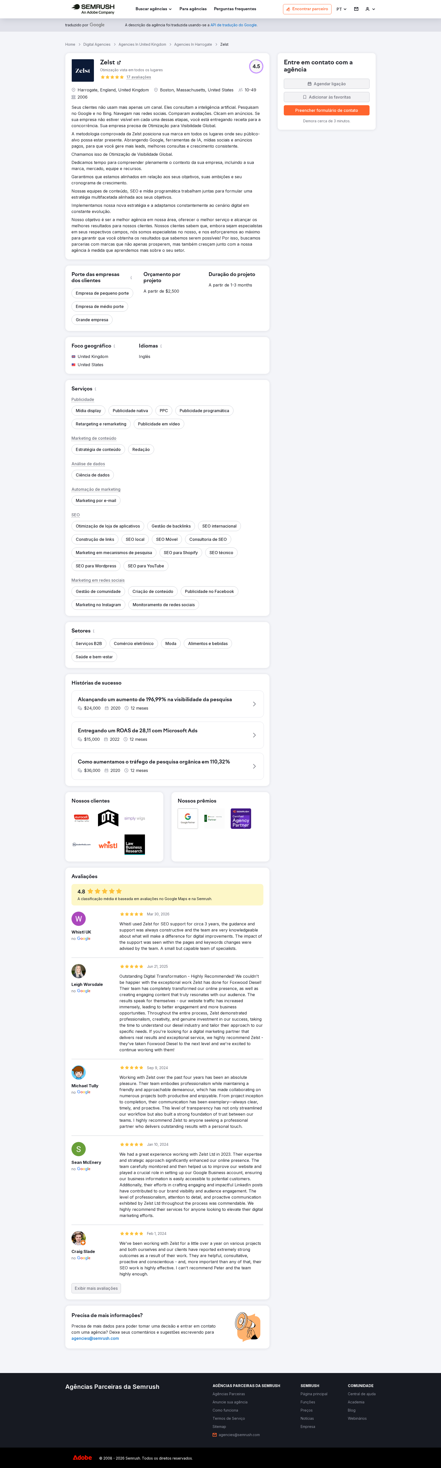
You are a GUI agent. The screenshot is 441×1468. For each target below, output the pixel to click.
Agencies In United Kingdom (142, 44)
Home (70, 44)
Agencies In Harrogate (193, 44)
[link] (193, 9)
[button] (342, 9)
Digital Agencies (97, 44)
